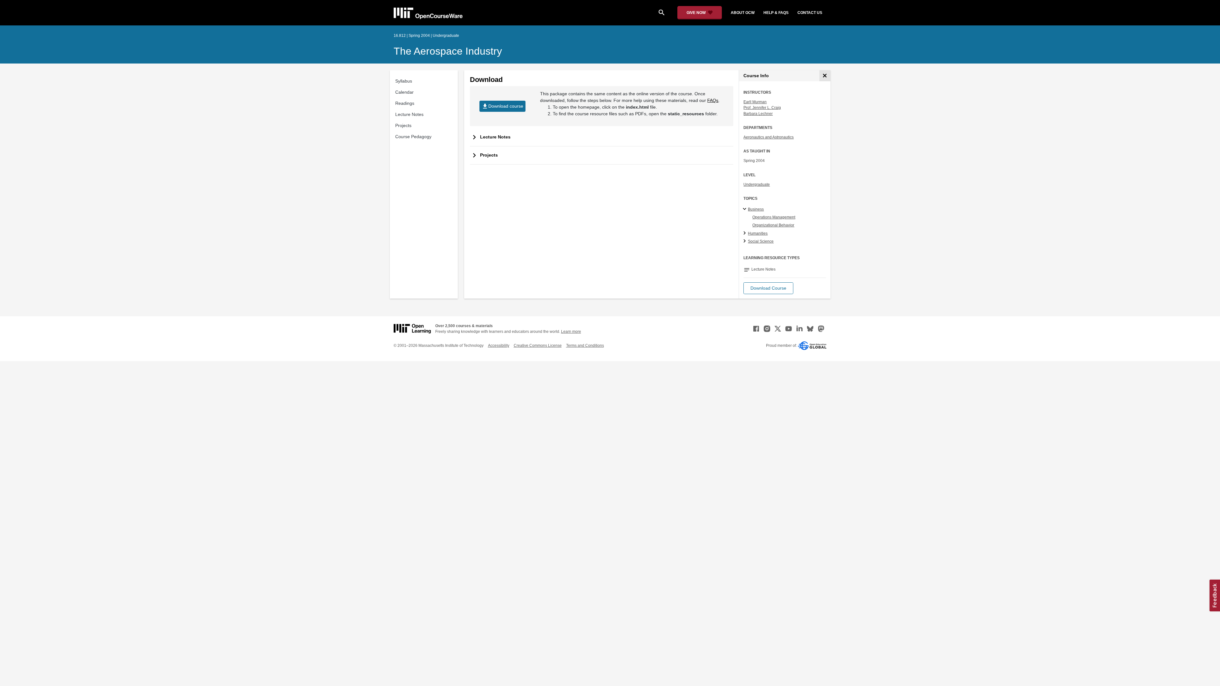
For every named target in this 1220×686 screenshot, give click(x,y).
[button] (768, 288)
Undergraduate (756, 184)
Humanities (758, 233)
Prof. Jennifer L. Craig (762, 107)
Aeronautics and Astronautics (768, 137)
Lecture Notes (409, 114)
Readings (404, 103)
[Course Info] (824, 75)
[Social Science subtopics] (745, 241)
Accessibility (498, 345)
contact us (809, 12)
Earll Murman (755, 102)
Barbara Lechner (758, 113)
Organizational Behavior (773, 225)
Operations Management (773, 217)
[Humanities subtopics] (745, 233)
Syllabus (403, 81)
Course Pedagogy (413, 136)
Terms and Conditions (585, 345)
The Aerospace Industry (448, 51)
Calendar (404, 92)
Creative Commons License (538, 345)
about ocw (743, 12)
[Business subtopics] (745, 209)
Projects (403, 125)
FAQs (712, 100)
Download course (502, 106)
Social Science (761, 241)
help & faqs (776, 12)
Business (756, 209)
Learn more (571, 331)
